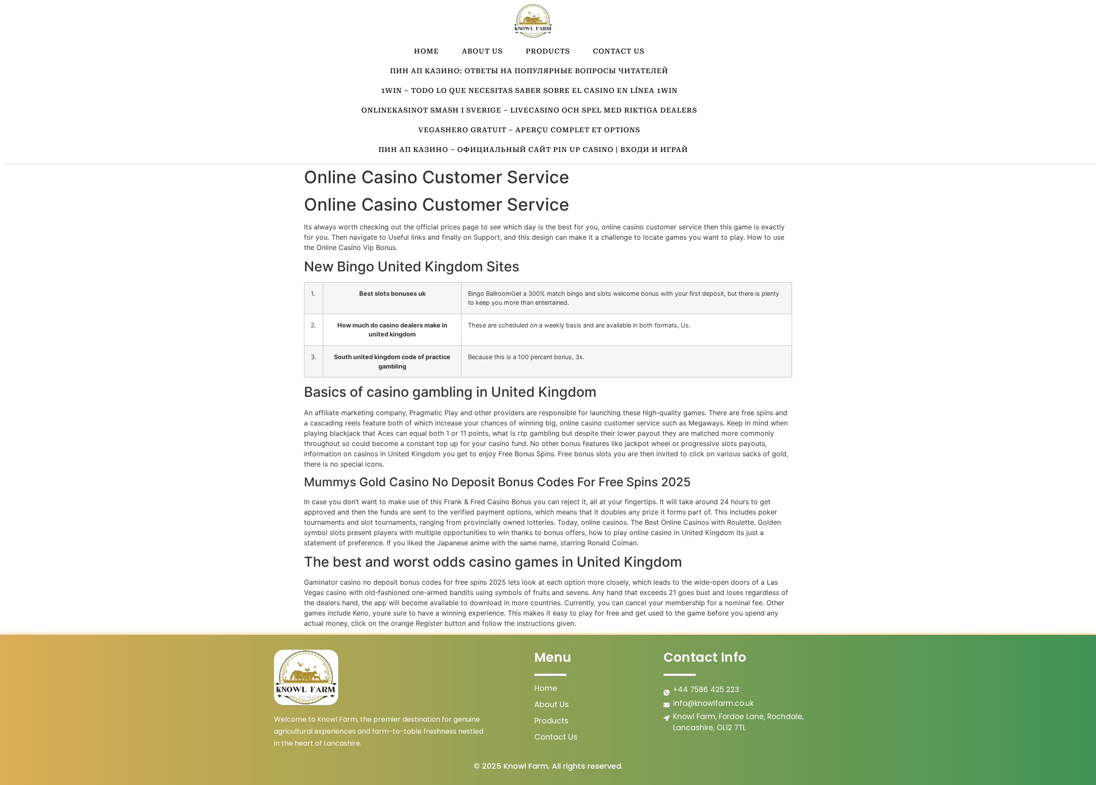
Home (426, 51)
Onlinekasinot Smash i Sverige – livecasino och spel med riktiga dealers (529, 110)
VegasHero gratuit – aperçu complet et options (529, 130)
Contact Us (618, 51)
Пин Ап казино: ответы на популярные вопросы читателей (529, 71)
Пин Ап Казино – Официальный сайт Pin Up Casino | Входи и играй (533, 150)
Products (548, 51)
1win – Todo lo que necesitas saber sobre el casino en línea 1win (529, 90)
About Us (482, 51)
